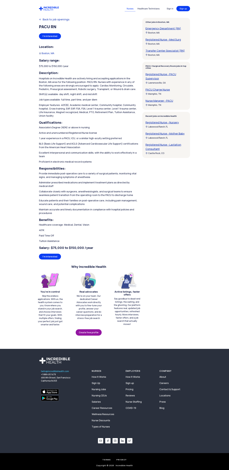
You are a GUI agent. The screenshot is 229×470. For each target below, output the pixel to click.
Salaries (96, 401)
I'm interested (50, 36)
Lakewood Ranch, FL (158, 126)
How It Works (99, 376)
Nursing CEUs (99, 395)
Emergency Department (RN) (163, 28)
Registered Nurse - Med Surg (163, 39)
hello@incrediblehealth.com (55, 371)
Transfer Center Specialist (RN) (165, 50)
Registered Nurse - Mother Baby (165, 133)
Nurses (130, 8)
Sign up (183, 8)
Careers (164, 383)
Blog (161, 407)
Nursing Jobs (99, 389)
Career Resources (102, 407)
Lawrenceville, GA (157, 82)
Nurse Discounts (101, 420)
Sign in (170, 8)
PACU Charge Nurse (158, 89)
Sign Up (96, 383)
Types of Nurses (101, 426)
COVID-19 (131, 407)
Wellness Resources (103, 414)
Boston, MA (47, 53)
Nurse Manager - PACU (159, 100)
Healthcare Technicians (148, 8)
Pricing (129, 389)
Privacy (121, 459)
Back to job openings (56, 19)
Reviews (130, 395)
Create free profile (88, 332)
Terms (106, 459)
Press (162, 401)
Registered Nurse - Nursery (162, 122)
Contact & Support (169, 389)
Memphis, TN (154, 93)
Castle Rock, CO (156, 153)
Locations (164, 395)
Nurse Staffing (134, 401)
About (162, 376)
